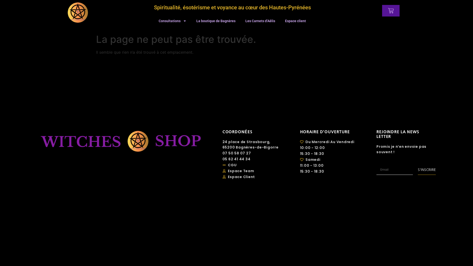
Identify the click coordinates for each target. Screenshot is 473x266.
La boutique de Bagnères (216, 21)
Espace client (295, 21)
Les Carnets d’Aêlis (260, 21)
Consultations (170, 21)
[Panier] (391, 11)
